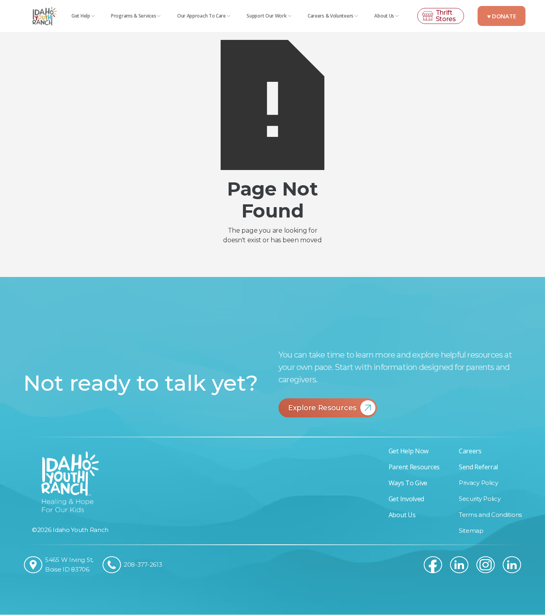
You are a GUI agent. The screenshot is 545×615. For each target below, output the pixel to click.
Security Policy (480, 498)
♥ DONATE (501, 16)
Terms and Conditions (490, 514)
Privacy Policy (478, 482)
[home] (44, 16)
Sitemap (471, 530)
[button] (83, 16)
